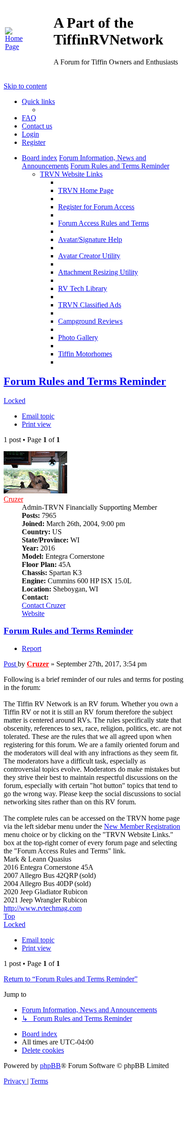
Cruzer (13, 499)
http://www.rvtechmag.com (43, 908)
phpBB (50, 1065)
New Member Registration (142, 826)
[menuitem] (16, 46)
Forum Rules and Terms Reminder (85, 381)
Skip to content (25, 86)
